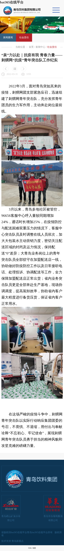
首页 (31, 47)
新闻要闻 (8, 37)
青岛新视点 (18, 541)
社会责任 (24, 37)
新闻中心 (40, 47)
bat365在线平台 (12, 2)
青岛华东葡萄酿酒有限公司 (53, 518)
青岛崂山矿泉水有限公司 (10, 518)
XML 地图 (32, 548)
